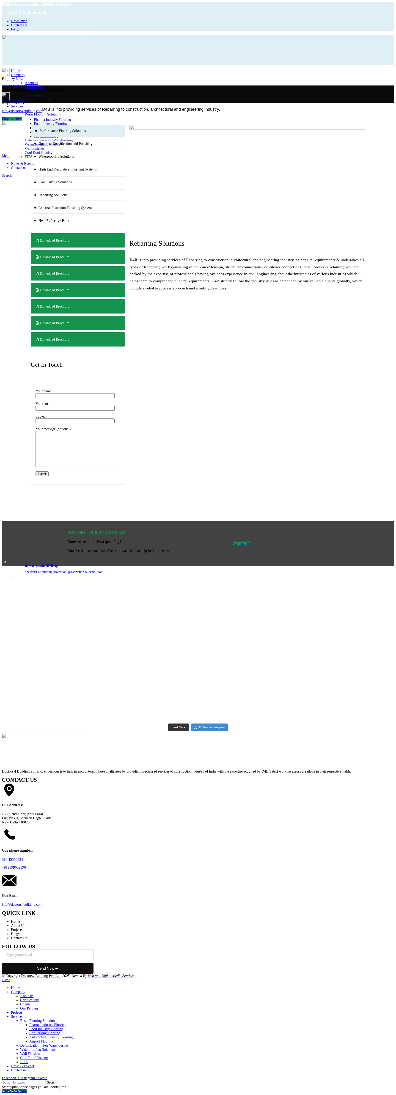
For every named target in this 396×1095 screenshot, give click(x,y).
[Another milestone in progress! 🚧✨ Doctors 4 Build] (247, 683)
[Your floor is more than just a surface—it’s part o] (149, 686)
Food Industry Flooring (51, 124)
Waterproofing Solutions (37, 1049)
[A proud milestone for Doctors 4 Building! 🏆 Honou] (346, 614)
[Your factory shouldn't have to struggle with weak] (50, 681)
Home (6, 101)
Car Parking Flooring (44, 1033)
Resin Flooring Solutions (38, 1021)
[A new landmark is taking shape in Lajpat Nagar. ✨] (149, 610)
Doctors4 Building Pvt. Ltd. (41, 976)
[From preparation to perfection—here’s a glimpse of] (50, 604)
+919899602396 (14, 867)
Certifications (29, 1000)
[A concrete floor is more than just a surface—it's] (346, 675)
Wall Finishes (30, 1054)
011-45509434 (12, 859)
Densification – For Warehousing (44, 1045)
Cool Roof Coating (34, 1058)
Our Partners (34, 95)
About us (31, 83)
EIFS (24, 1062)
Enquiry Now (12, 119)
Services (20, 101)
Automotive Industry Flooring (51, 1037)
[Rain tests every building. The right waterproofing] (247, 616)
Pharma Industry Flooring (52, 119)
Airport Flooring (41, 1041)
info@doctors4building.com (22, 904)
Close (6, 980)
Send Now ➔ (47, 968)
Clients (25, 1004)
